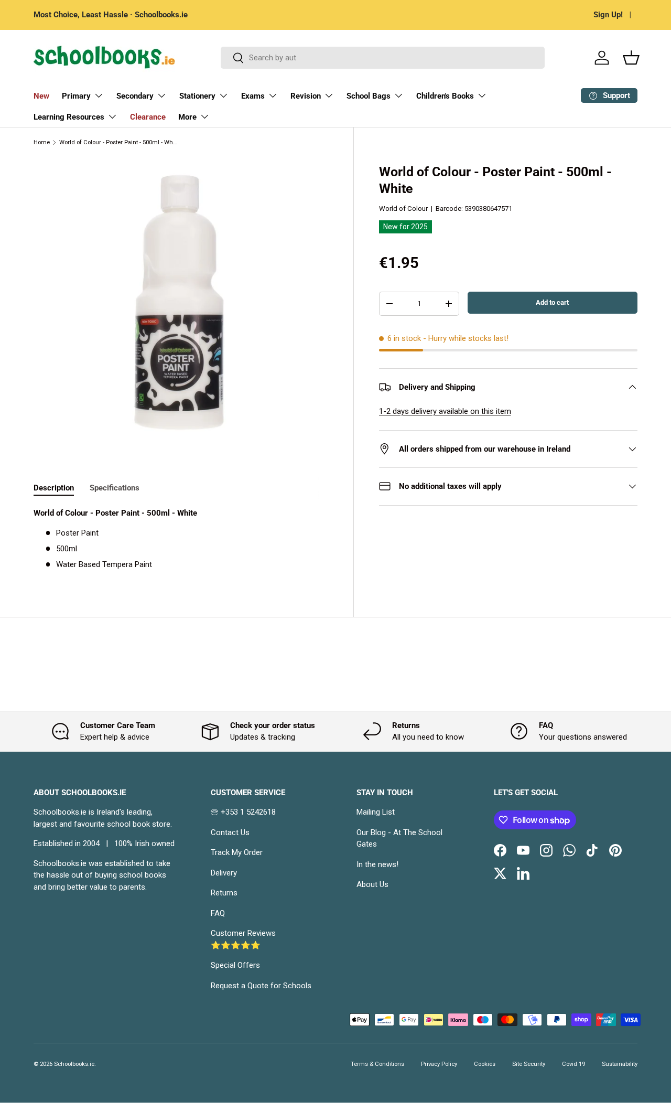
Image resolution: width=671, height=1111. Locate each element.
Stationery (197, 96)
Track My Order (237, 852)
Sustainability (619, 1064)
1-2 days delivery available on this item (445, 411)
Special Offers (235, 965)
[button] (631, 57)
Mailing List (375, 812)
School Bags (369, 96)
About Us (372, 884)
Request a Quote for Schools (261, 985)
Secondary (135, 96)
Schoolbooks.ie (74, 1064)
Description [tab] (54, 488)
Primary (76, 96)
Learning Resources (69, 117)
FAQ (218, 913)
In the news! (377, 864)
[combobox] (383, 58)
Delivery (224, 873)
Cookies (484, 1064)
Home (42, 142)
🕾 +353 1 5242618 (243, 812)
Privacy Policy (439, 1064)
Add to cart (552, 302)
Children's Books (445, 96)
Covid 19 (573, 1064)
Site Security (528, 1064)
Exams (253, 96)
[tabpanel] (181, 538)
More (187, 117)
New (41, 96)
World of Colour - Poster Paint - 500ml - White (118, 142)
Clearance (148, 117)
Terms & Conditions (377, 1064)
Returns (224, 893)
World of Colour (403, 208)
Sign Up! (608, 14)
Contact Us (230, 832)
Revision (305, 96)
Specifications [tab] (114, 488)
